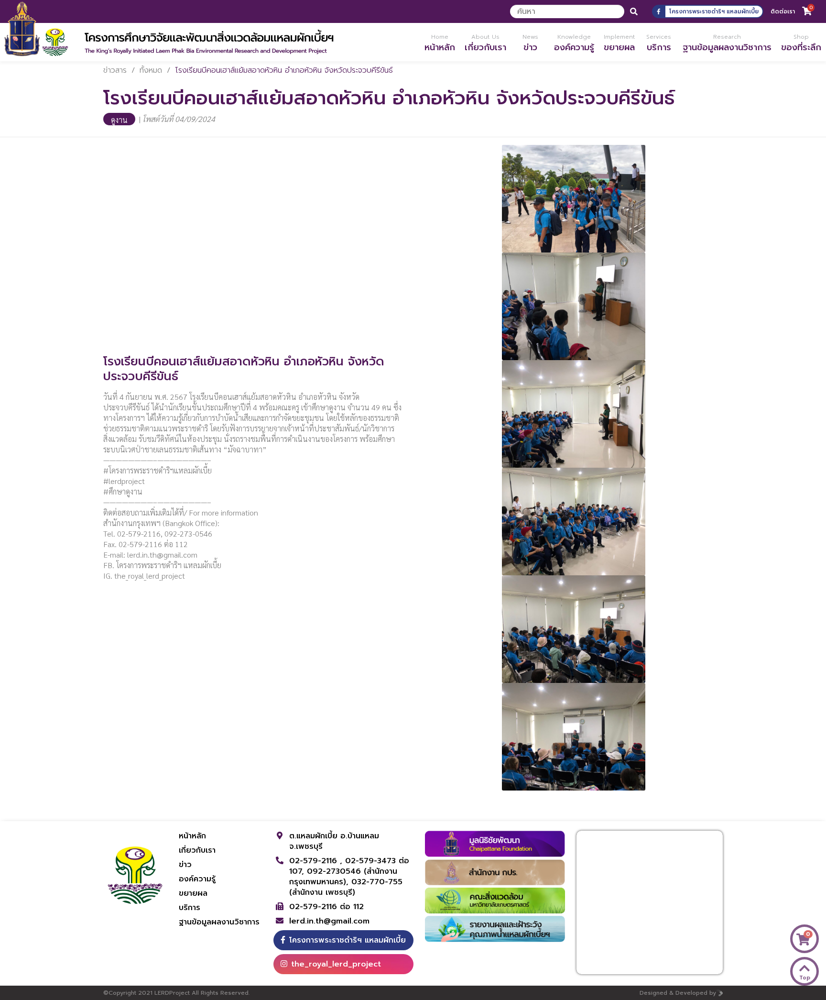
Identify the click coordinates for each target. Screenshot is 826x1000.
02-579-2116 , (317, 861)
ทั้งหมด (151, 70)
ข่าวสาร (115, 70)
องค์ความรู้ (197, 879)
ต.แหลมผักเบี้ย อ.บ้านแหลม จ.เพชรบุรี (334, 841)
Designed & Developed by (678, 993)
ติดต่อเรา (783, 11)
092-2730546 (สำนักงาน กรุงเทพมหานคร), (343, 877)
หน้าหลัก (192, 836)
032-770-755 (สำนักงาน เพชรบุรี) (345, 887)
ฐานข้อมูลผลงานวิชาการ (219, 922)
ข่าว (185, 864)
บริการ (189, 907)
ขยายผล (193, 893)
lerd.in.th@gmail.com (329, 921)
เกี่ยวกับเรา (197, 850)
